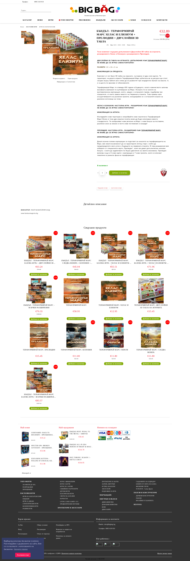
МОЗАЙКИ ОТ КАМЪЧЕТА (144, 500)
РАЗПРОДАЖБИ (28, 487)
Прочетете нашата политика (71, 553)
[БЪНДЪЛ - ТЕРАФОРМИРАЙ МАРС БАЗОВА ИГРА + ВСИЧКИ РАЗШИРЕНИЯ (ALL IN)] (39, 380)
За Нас (20, 525)
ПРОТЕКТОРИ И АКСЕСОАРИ (70, 508)
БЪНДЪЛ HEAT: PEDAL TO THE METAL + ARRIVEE (80, 433)
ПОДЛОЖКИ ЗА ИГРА (109, 491)
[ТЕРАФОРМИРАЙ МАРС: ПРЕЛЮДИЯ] (39, 335)
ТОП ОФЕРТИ (67, 20)
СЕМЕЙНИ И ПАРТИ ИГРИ (69, 489)
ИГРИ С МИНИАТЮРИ (67, 481)
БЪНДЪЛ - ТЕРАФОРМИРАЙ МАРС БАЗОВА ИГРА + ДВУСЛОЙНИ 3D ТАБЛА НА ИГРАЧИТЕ (39, 262)
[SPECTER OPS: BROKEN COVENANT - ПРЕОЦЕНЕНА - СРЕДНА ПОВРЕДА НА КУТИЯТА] (25, 449)
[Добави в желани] (168, 165)
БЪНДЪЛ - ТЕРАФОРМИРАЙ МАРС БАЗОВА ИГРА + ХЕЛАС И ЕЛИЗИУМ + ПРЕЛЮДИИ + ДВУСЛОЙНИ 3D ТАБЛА (151, 262)
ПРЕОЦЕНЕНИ (27, 489)
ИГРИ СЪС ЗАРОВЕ (66, 486)
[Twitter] (162, 2)
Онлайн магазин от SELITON (95, 559)
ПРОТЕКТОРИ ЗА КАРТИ (110, 481)
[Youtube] (112, 533)
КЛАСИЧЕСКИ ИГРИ (67, 493)
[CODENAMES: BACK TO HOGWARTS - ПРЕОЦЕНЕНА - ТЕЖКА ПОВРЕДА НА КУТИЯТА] (25, 437)
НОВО (40, 20)
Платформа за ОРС (63, 525)
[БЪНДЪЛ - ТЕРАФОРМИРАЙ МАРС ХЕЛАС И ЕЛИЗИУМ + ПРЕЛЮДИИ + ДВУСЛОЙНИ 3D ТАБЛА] (65, 75)
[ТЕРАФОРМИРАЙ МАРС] (76, 290)
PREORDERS (85, 20)
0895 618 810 (39, 2)
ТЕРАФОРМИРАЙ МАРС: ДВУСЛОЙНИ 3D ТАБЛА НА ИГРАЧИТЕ (151, 306)
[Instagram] (165, 2)
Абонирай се (26, 473)
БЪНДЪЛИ (100, 20)
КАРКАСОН (64, 498)
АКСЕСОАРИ (117, 20)
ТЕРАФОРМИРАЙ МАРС (76, 305)
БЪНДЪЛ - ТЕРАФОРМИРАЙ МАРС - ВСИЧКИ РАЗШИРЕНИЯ (39, 306)
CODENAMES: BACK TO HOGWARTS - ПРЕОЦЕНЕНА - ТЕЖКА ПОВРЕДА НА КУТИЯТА (42, 434)
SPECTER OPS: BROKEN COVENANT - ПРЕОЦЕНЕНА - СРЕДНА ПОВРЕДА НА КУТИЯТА (42, 447)
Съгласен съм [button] (23, 555)
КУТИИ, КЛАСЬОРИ (108, 486)
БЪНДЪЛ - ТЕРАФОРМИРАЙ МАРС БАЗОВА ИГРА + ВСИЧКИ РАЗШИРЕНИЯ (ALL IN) (39, 396)
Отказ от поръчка (43, 534)
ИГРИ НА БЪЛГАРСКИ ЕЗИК (47, 26)
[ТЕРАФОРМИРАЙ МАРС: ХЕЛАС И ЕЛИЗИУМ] (113, 290)
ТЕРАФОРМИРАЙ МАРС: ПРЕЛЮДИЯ (39, 350)
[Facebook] (158, 2)
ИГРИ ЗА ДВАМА (28, 501)
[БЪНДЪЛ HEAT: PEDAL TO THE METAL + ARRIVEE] (64, 435)
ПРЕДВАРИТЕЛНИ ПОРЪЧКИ (69, 504)
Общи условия (42, 525)
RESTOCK (138, 504)
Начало (22, 26)
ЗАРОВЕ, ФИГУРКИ (108, 484)
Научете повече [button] (21, 549)
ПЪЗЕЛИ (139, 498)
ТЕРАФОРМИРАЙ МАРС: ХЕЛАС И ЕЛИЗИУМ (114, 306)
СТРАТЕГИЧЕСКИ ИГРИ (30, 503)
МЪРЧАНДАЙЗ (105, 495)
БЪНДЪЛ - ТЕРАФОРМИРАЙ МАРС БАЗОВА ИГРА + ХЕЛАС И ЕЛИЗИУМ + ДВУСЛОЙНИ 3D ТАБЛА (114, 262)
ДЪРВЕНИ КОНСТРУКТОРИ (145, 496)
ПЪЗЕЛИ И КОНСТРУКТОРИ (145, 492)
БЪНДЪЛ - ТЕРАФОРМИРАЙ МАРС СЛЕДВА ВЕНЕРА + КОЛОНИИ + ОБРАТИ (76, 262)
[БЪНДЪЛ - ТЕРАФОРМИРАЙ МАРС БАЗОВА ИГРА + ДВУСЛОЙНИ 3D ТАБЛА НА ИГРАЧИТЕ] (39, 246)
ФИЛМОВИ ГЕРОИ (142, 486)
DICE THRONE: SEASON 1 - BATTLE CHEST (80, 459)
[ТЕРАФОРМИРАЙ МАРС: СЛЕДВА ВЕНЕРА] (151, 335)
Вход (20, 529)
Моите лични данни (164, 553)
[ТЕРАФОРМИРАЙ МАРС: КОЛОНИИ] (76, 335)
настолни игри (116, 188)
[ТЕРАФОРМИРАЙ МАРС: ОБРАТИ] (113, 335)
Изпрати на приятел (59, 78)
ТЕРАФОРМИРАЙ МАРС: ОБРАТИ (113, 350)
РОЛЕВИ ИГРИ (27, 508)
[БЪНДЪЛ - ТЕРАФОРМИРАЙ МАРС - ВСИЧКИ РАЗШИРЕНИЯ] (39, 290)
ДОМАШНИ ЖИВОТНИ (109, 504)
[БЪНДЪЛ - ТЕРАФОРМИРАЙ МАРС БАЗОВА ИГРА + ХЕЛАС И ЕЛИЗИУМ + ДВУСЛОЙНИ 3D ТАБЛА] (113, 246)
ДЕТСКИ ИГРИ (65, 491)
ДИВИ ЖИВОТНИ (107, 502)
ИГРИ (50, 20)
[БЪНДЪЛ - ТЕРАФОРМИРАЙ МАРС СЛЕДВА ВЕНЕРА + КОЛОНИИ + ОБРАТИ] (76, 246)
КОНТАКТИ (162, 20)
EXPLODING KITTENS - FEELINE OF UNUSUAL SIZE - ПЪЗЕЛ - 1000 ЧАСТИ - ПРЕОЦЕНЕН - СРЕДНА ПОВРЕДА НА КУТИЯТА (42, 460)
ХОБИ (133, 20)
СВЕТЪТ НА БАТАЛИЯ (67, 496)
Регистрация (22, 534)
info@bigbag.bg (109, 524)
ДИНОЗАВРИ (106, 509)
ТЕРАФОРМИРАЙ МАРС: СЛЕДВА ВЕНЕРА (151, 351)
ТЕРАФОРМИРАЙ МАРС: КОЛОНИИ (76, 350)
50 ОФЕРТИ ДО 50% (29, 484)
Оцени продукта (73, 78)
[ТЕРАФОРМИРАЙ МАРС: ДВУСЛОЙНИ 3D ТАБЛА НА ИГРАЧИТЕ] (151, 290)
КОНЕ (104, 507)
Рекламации (41, 529)
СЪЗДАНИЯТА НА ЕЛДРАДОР (145, 481)
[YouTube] (168, 2)
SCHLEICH (146, 20)
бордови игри (103, 188)
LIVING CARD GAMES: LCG (69, 501)
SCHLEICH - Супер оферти (144, 489)
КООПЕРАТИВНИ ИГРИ (30, 506)
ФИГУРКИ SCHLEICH (108, 499)
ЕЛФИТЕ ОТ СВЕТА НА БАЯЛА (146, 484)
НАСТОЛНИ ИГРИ (31, 26)
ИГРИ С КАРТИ (65, 484)
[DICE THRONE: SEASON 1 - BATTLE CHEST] (64, 461)
